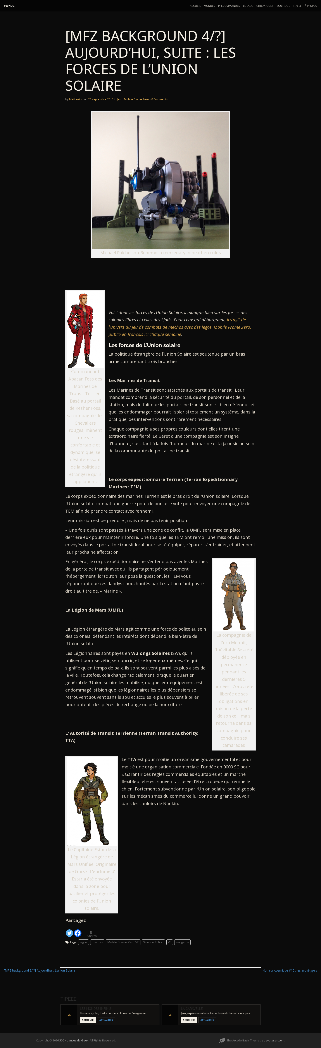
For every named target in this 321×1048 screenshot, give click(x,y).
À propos (311, 6)
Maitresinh (76, 99)
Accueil (195, 6)
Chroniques (264, 6)
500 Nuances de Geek (73, 1040)
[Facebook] (77, 931)
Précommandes (229, 6)
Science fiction (153, 942)
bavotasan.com (274, 1040)
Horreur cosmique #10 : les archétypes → (291, 970)
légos (83, 942)
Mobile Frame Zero (136, 99)
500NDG (9, 6)
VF (169, 942)
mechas (97, 942)
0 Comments (159, 99)
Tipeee (297, 6)
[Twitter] (69, 931)
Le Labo (248, 6)
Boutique (283, 6)
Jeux (120, 99)
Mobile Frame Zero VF (123, 942)
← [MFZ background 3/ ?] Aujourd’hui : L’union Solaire (37, 970)
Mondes (209, 6)
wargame (182, 942)
